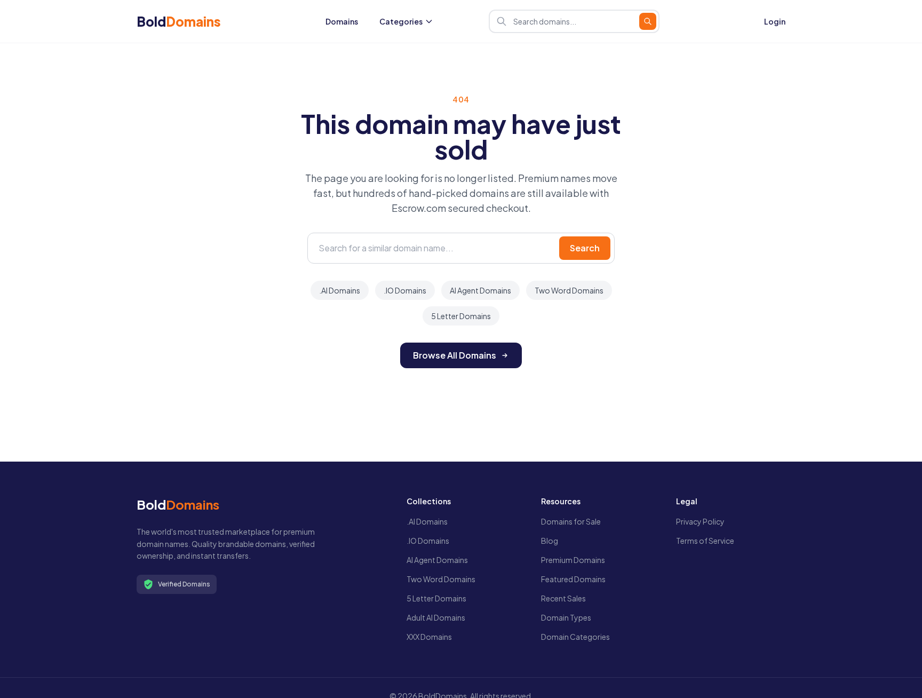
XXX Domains (429, 636)
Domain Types (566, 617)
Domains (341, 21)
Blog (549, 540)
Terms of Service (705, 540)
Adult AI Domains (436, 617)
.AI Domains (339, 290)
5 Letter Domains (461, 316)
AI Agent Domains (480, 290)
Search (585, 247)
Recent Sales (563, 598)
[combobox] (574, 21)
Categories (401, 21)
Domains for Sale (571, 521)
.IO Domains (405, 290)
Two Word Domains (569, 290)
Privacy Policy (700, 521)
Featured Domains (573, 579)
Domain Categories (575, 636)
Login (774, 21)
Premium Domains (573, 560)
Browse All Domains (454, 355)
